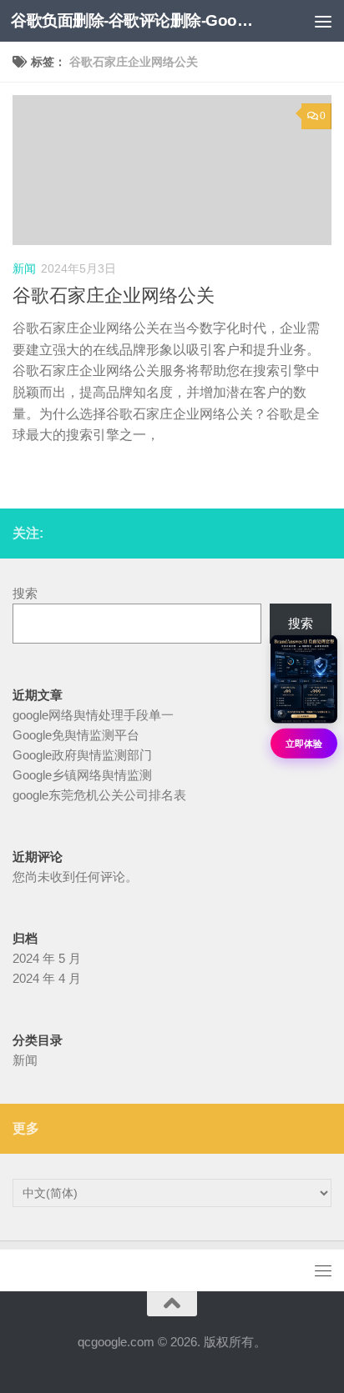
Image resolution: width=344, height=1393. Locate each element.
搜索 (25, 593)
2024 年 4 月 (47, 978)
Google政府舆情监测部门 (82, 755)
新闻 (24, 268)
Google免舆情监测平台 (76, 735)
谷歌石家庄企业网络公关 (114, 295)
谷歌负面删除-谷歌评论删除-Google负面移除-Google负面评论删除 (135, 20)
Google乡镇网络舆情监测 (82, 775)
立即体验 (304, 744)
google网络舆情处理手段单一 (93, 715)
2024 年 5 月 (47, 958)
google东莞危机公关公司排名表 (99, 795)
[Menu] (323, 21)
